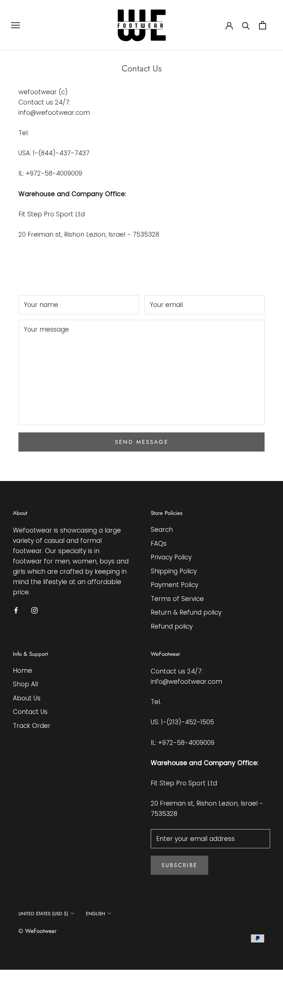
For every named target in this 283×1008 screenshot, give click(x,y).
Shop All (25, 684)
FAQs (159, 543)
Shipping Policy (174, 571)
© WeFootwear (37, 931)
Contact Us (30, 711)
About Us (27, 698)
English (95, 913)
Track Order (31, 725)
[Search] (246, 25)
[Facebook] (16, 610)
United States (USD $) (43, 913)
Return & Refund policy (186, 612)
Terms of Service (177, 598)
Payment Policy (174, 584)
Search (162, 529)
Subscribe (179, 865)
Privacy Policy (171, 557)
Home (22, 670)
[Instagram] (34, 610)
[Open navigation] (15, 25)
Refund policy (172, 626)
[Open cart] (262, 25)
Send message (141, 442)
